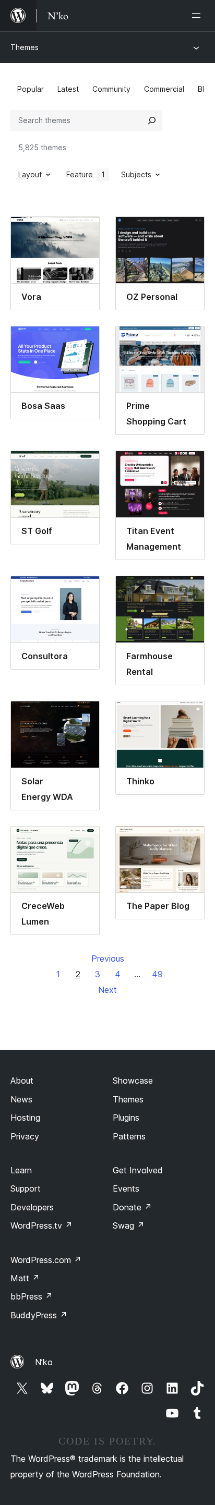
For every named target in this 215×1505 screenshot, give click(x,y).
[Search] (151, 120)
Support (25, 1188)
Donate (132, 1207)
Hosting (25, 1117)
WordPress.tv (41, 1225)
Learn (21, 1170)
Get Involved (138, 1170)
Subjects (136, 174)
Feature (85, 174)
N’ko (44, 1362)
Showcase (133, 1080)
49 (157, 974)
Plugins (126, 1117)
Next (107, 990)
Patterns (129, 1136)
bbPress (31, 1296)
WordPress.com (45, 1260)
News (21, 1099)
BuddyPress (38, 1315)
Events (126, 1188)
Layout (30, 174)
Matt (25, 1278)
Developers (32, 1207)
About (21, 1080)
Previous (107, 958)
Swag (129, 1225)
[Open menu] (198, 15)
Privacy (24, 1136)
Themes (24, 47)
